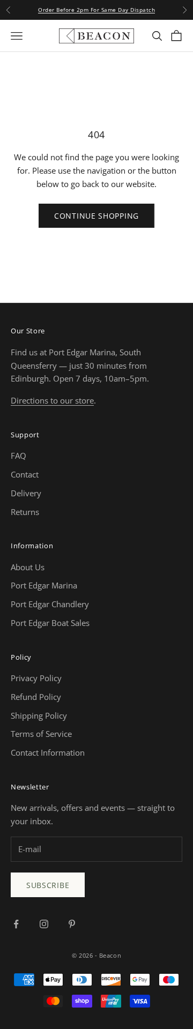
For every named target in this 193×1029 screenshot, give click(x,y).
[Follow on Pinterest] (71, 924)
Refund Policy (36, 696)
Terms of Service (41, 733)
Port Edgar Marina (44, 585)
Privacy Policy (36, 678)
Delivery (26, 493)
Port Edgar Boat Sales (50, 622)
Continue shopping (96, 216)
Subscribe (47, 885)
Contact (25, 474)
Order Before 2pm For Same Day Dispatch (96, 9)
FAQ (18, 455)
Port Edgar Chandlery (50, 604)
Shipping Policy (39, 715)
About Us (27, 567)
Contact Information (48, 752)
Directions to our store (52, 400)
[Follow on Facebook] (16, 924)
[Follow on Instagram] (44, 924)
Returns (25, 511)
